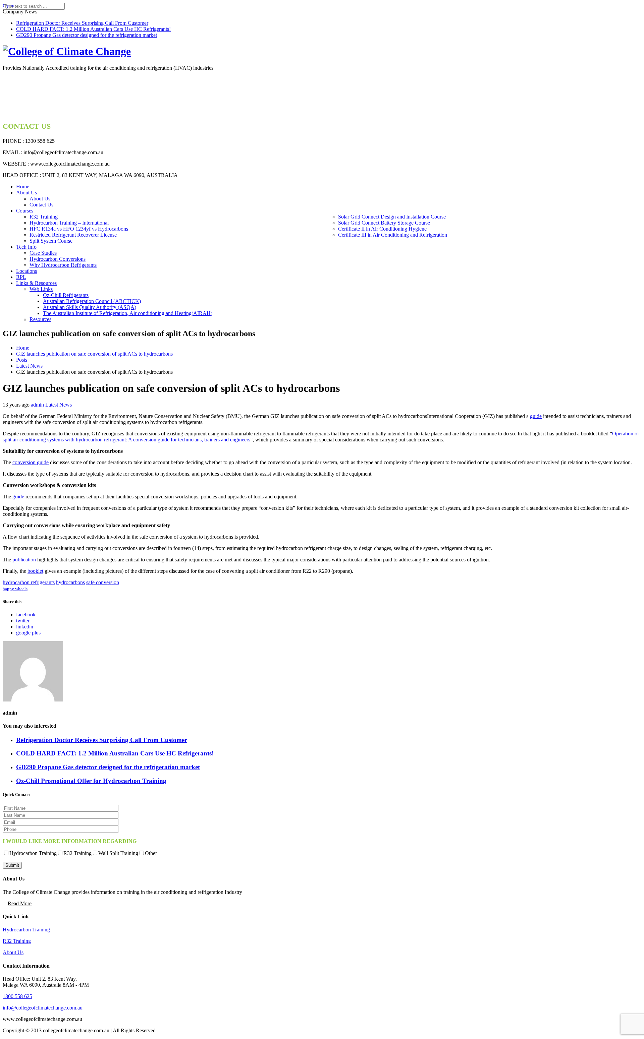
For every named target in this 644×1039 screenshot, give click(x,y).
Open (8, 5)
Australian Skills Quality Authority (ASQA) (89, 307)
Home (22, 186)
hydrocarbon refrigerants (29, 582)
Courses (24, 210)
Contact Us (41, 204)
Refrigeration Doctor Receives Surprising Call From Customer (82, 23)
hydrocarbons (70, 582)
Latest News (58, 405)
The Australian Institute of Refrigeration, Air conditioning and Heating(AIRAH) (127, 313)
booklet (35, 571)
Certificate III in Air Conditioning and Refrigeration (392, 235)
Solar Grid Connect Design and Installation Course (392, 217)
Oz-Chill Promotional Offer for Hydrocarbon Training (91, 780)
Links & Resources (36, 283)
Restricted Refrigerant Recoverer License (73, 235)
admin (37, 405)
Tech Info (26, 247)
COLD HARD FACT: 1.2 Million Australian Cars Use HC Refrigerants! (93, 29)
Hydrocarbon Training (26, 929)
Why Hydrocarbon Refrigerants (63, 265)
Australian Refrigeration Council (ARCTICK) (92, 301)
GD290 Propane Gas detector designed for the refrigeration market (86, 35)
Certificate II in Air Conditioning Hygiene (382, 229)
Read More (20, 903)
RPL (21, 277)
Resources (40, 319)
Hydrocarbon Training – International (69, 223)
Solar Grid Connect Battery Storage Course (384, 223)
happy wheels (15, 589)
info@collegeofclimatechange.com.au (43, 1008)
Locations (26, 271)
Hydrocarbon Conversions (58, 259)
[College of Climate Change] (67, 51)
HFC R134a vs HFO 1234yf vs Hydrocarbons (79, 229)
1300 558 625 (17, 996)
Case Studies (43, 253)
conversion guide (30, 462)
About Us (26, 192)
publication (24, 559)
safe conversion (102, 582)
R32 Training (44, 217)
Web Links (41, 289)
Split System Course (51, 241)
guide (536, 416)
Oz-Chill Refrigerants (66, 295)
